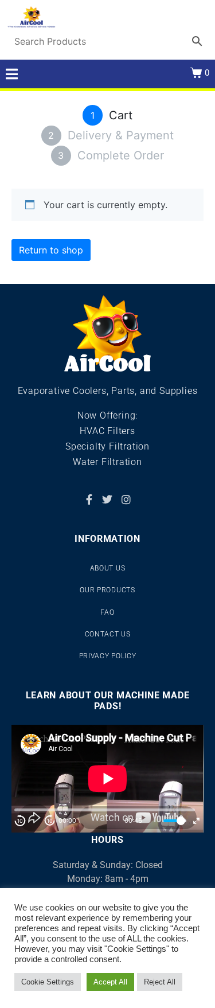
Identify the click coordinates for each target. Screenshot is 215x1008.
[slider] (174, 820)
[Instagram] (126, 499)
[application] (107, 779)
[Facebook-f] (89, 499)
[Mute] (153, 821)
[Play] (35, 820)
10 (20, 821)
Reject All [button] (159, 982)
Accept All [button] (110, 982)
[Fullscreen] (196, 820)
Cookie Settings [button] (47, 982)
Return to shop (51, 250)
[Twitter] (107, 499)
